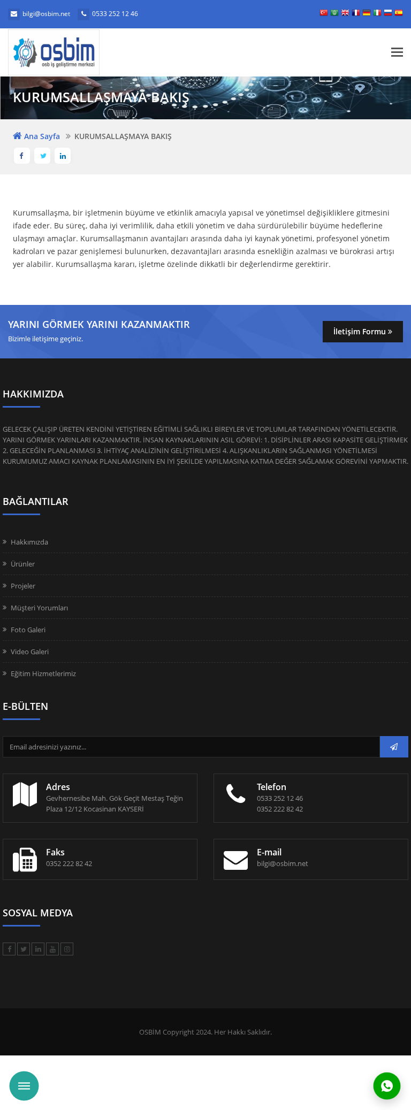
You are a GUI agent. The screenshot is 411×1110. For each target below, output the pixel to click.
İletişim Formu (360, 331)
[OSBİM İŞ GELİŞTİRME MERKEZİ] (88, 52)
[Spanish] (398, 14)
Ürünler (23, 564)
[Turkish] (323, 14)
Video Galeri (30, 651)
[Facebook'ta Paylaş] (22, 156)
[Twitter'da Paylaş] (42, 156)
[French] (356, 14)
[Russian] (388, 14)
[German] (366, 14)
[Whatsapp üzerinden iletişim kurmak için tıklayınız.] (387, 1085)
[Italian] (377, 14)
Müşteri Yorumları (39, 608)
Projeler (23, 586)
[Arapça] (334, 14)
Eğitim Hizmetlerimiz (43, 673)
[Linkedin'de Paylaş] (63, 156)
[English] (345, 14)
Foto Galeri (28, 629)
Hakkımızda (29, 542)
